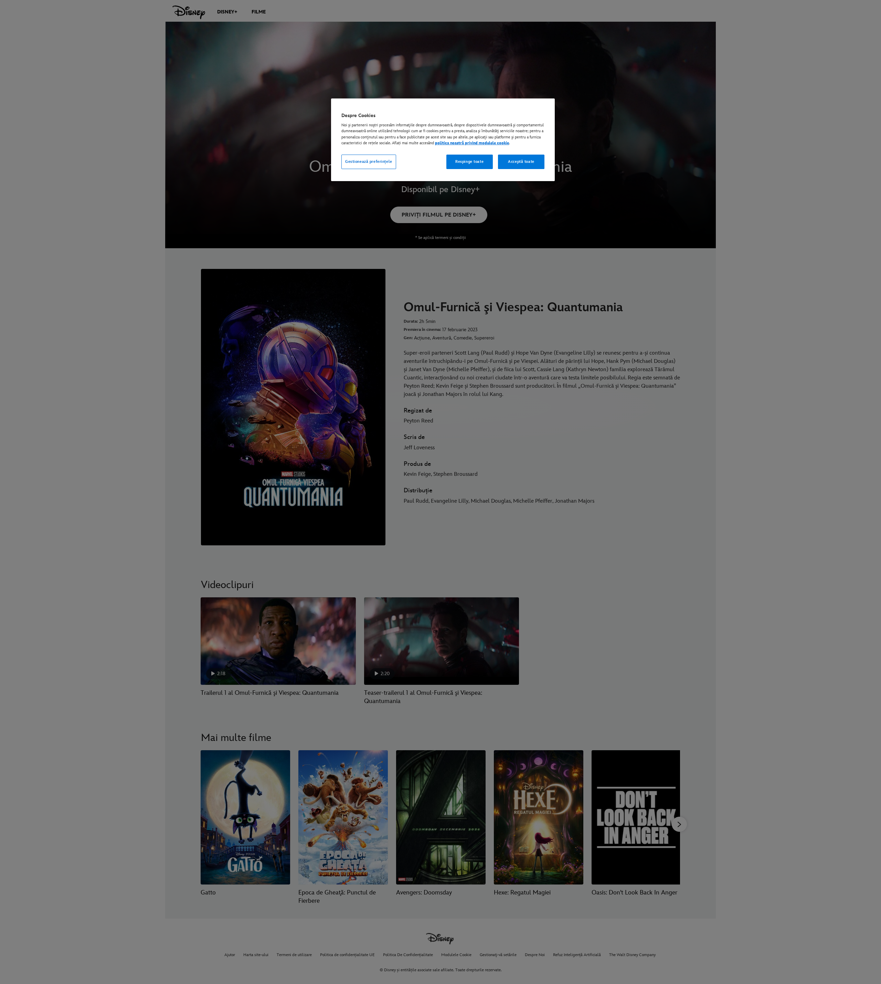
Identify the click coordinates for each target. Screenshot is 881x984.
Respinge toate (469, 161)
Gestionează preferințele (368, 161)
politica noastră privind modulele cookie (472, 143)
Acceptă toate (521, 161)
